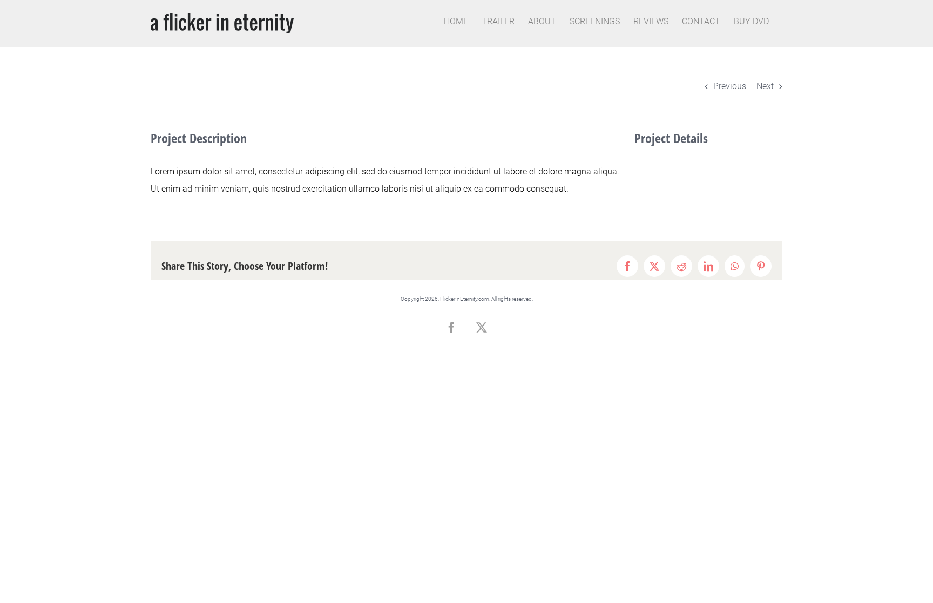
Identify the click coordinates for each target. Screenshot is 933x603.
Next (765, 86)
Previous (729, 86)
